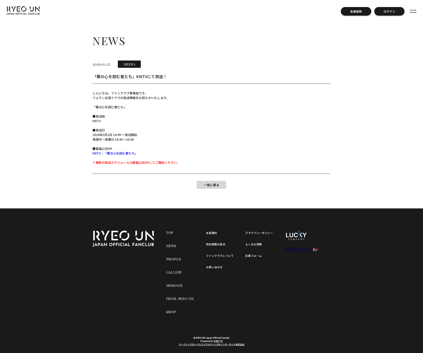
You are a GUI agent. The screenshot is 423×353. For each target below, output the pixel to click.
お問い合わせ (214, 267)
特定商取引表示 (215, 244)
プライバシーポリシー (259, 233)
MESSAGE (174, 285)
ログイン (389, 11)
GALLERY (174, 272)
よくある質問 (253, 244)
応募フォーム (253, 255)
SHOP (171, 311)
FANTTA (218, 341)
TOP (169, 232)
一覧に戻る (211, 185)
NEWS (171, 245)
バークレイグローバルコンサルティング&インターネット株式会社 (211, 344)
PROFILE (174, 259)
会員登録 (356, 11)
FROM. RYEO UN (180, 298)
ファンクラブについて (220, 255)
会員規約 (211, 233)
